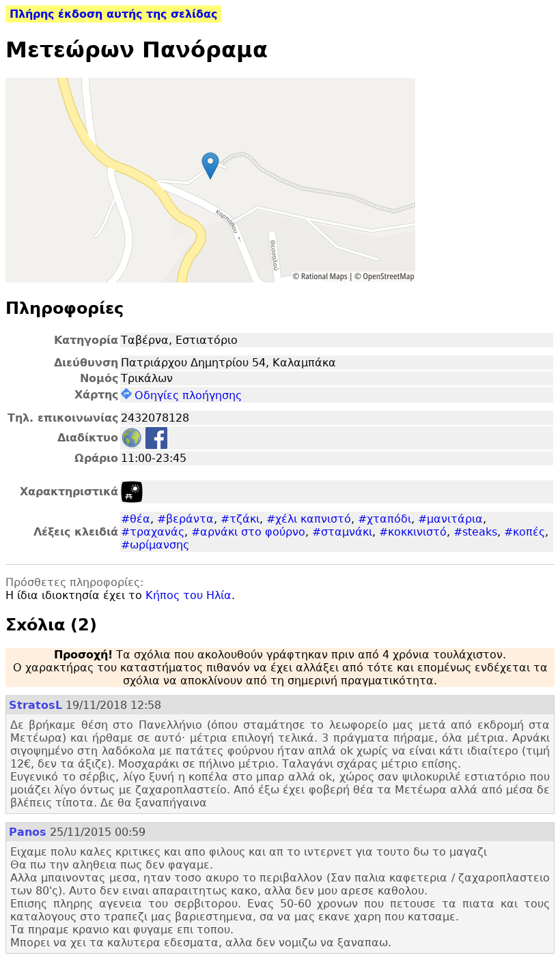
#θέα (135, 518)
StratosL (35, 705)
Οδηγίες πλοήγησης (188, 395)
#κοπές (524, 531)
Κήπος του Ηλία (188, 595)
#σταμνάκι (342, 531)
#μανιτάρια (450, 518)
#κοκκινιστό (413, 531)
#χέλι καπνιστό (308, 518)
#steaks (475, 531)
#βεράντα (185, 518)
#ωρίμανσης (155, 544)
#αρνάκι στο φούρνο (248, 531)
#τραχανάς (152, 531)
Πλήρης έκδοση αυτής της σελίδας (113, 14)
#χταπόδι (384, 518)
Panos (27, 832)
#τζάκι (240, 518)
